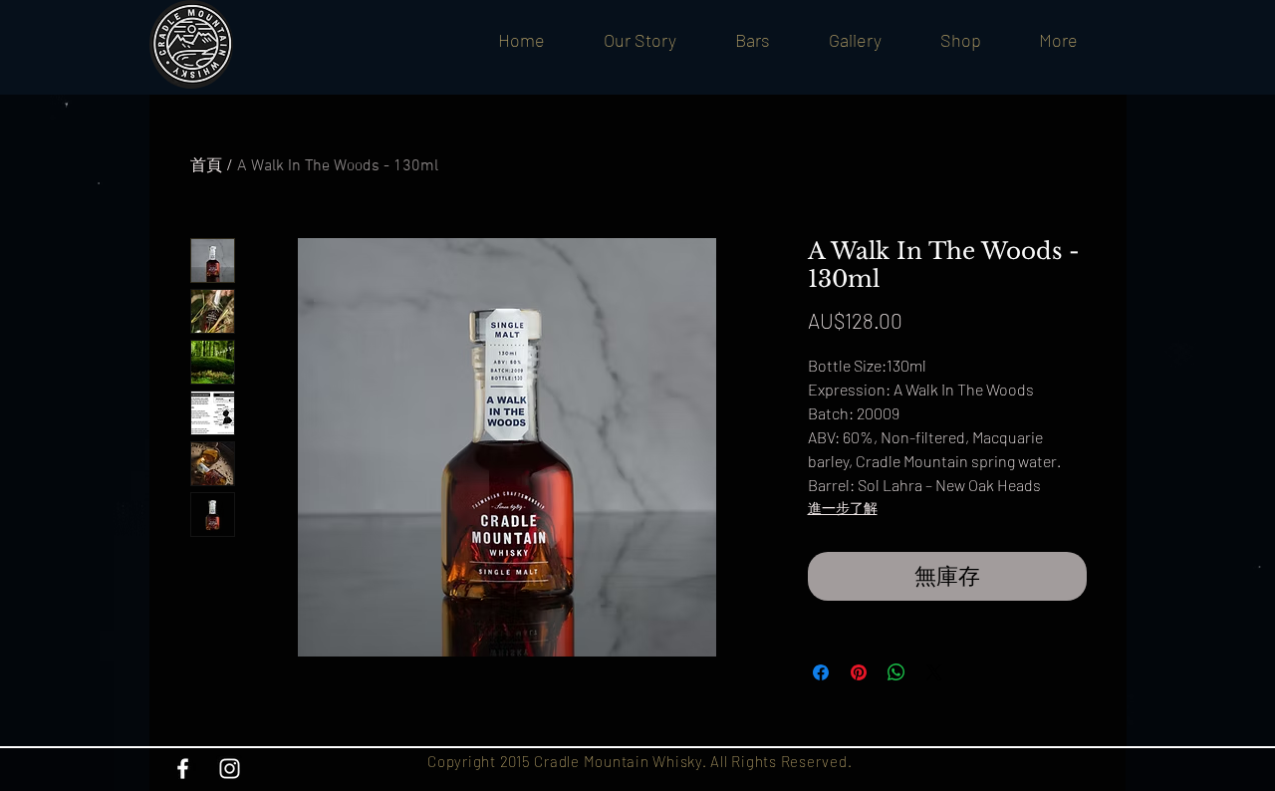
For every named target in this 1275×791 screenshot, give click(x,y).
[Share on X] (934, 672)
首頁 (206, 166)
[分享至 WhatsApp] (896, 672)
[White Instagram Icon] (229, 768)
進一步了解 (843, 507)
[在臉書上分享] (821, 672)
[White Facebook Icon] (182, 768)
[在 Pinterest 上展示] (859, 672)
